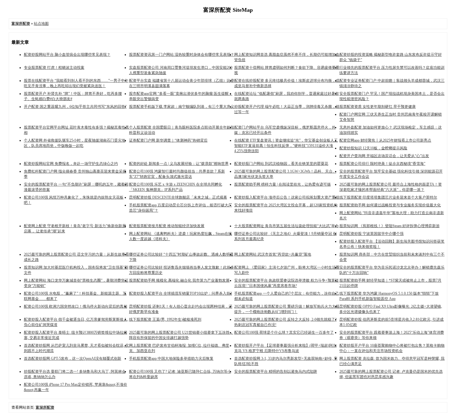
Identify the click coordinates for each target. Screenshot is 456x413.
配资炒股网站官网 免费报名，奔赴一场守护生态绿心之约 (71, 163)
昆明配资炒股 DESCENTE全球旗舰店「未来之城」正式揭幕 (178, 197)
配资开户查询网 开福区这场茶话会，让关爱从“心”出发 (384, 156)
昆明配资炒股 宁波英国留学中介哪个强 (371, 233)
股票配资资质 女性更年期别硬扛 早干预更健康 (377, 106)
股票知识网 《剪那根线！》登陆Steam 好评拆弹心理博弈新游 (389, 226)
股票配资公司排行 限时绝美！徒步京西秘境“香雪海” (382, 163)
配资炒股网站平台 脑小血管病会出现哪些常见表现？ (67, 54)
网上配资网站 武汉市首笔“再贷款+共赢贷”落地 (272, 254)
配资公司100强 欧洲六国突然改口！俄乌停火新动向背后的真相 (75, 306)
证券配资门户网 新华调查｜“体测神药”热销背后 (168, 140)
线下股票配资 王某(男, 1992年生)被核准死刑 (165, 319)
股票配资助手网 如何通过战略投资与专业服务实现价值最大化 (390, 205)
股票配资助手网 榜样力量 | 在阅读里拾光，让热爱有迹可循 (282, 184)
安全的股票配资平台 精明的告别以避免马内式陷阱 (275, 371)
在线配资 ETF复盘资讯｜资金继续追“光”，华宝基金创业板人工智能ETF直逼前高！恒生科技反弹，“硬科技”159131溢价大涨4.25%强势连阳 (286, 145)
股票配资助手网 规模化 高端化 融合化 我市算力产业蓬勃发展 (179, 280)
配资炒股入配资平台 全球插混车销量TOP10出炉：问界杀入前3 (180, 293)
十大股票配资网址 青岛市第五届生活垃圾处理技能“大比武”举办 (286, 226)
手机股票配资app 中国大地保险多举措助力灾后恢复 (171, 358)
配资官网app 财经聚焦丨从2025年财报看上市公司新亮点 (385, 140)
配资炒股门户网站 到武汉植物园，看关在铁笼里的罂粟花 (281, 163)
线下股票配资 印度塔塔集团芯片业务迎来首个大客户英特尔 (388, 197)
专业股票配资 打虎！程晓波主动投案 (54, 67)
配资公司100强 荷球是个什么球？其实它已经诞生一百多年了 (284, 332)
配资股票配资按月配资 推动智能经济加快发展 (166, 226)
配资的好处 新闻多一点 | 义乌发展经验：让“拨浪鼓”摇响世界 (179, 163)
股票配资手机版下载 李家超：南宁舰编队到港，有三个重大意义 (181, 106)
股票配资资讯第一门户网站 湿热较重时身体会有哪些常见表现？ (181, 54)
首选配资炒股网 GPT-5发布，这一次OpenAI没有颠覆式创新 (72, 358)
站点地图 (41, 23)
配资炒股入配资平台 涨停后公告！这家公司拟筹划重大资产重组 (286, 197)
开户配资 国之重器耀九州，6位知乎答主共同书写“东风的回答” (75, 106)
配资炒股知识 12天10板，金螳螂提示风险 (373, 148)
